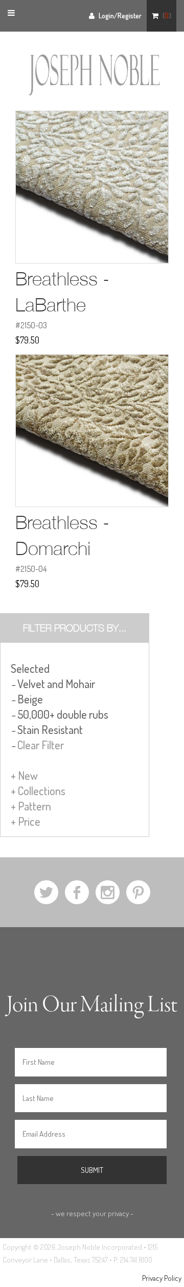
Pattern (31, 806)
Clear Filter (40, 745)
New (24, 775)
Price (25, 821)
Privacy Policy (161, 1278)
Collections (38, 790)
